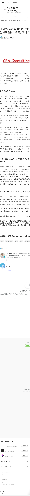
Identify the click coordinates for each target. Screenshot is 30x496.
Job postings (24, 20)
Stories (18, 20)
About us (7, 20)
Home (2, 20)
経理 (2, 241)
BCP (22, 241)
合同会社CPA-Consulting (13, 9)
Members (13, 20)
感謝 (17, 241)
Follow (15, 16)
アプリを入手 (25, 445)
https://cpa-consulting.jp (12, 12)
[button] (15, 441)
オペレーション (9, 241)
